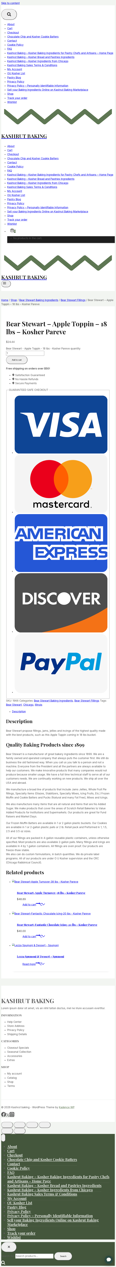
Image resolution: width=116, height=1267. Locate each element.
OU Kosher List (16, 73)
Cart (9, 28)
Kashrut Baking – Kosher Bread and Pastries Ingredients (40, 57)
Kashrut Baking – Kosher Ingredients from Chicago (37, 61)
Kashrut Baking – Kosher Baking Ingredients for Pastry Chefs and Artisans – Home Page (60, 53)
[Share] (32, 1125)
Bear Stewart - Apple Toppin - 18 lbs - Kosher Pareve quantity (43, 348)
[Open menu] (6, 283)
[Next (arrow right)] (20, 1131)
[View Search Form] (9, 14)
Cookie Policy (15, 44)
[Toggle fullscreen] (20, 1125)
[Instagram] (12, 1115)
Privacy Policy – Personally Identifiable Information (37, 85)
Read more (29, 964)
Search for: (7, 1256)
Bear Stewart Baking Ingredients (53, 700)
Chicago (28, 704)
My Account (14, 69)
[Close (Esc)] (45, 1125)
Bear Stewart (14, 704)
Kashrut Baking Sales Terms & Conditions (32, 65)
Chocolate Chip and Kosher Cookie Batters (33, 36)
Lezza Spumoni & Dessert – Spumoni (40, 956)
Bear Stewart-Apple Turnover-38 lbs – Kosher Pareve (51, 893)
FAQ (9, 48)
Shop (10, 93)
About (10, 24)
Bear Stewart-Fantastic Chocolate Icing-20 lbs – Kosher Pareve (57, 925)
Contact (12, 40)
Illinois (38, 704)
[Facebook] (3, 1115)
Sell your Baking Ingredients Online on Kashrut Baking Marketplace (47, 89)
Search (63, 1256)
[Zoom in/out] (7, 1125)
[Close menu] (3, 1138)
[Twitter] (8, 1115)
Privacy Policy (15, 81)
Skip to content (10, 3)
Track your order (17, 98)
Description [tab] (19, 711)
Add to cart (17, 360)
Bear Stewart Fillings (86, 700)
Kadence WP (66, 1107)
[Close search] (9, 1247)
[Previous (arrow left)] (7, 1131)
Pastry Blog (14, 77)
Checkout (13, 32)
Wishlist (12, 102)
